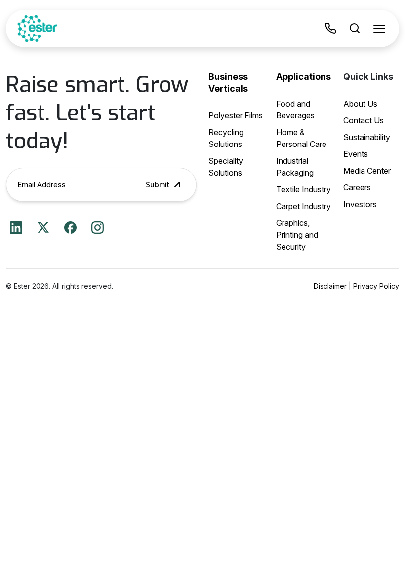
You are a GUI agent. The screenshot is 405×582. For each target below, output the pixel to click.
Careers (357, 187)
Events (355, 154)
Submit (157, 185)
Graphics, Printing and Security (297, 235)
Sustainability (366, 137)
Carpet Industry (303, 206)
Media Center (367, 171)
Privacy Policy (376, 286)
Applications (303, 77)
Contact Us (363, 120)
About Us (360, 104)
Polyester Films (235, 115)
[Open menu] (379, 28)
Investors (360, 204)
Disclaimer (330, 286)
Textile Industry (303, 189)
